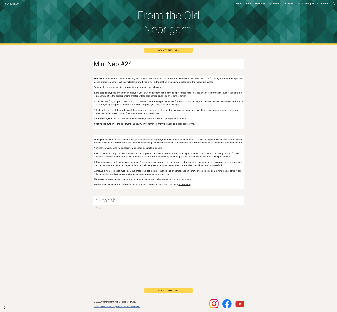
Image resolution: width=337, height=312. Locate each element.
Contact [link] (325, 3)
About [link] (248, 3)
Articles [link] (289, 3)
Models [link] (258, 3)
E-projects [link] (273, 3)
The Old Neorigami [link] (305, 3)
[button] (334, 4)
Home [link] (239, 3)
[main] (168, 22)
